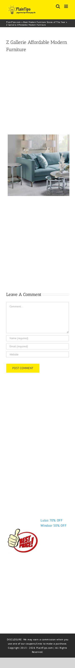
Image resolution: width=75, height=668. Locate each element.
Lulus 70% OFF (52, 520)
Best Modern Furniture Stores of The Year (44, 22)
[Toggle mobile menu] (66, 6)
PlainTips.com (13, 22)
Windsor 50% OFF (53, 525)
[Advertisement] (37, 93)
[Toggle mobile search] (58, 6)
